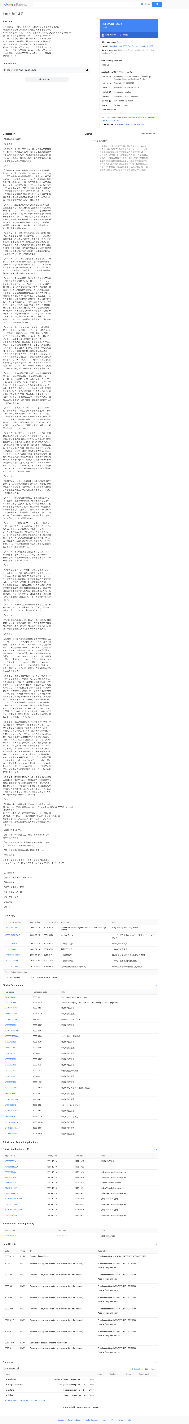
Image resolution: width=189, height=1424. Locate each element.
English (120, 42)
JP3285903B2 (10, 1059)
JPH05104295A (11, 1111)
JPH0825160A (11, 1013)
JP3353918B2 (10, 1082)
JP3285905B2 (10, 1065)
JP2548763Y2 (10, 1105)
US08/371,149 (11, 1204)
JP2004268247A (12, 935)
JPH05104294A (11, 1099)
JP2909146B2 (10, 1093)
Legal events (122, 117)
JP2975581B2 (10, 1116)
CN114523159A (11, 966)
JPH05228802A (11, 1128)
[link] (11, 1379)
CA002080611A (11, 1193)
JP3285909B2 (10, 1076)
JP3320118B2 (10, 1047)
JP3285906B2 (10, 1053)
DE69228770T (11, 1183)
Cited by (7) (111, 117)
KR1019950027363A (13, 1210)
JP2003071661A (12, 1088)
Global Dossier (130, 124)
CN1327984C (10, 949)
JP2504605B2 (10, 1042)
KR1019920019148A (13, 1199)
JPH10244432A (11, 1122)
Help (129, 1420)
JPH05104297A (11, 1008)
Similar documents (136, 117)
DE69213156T (11, 1188)
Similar (125, 35)
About (61, 1420)
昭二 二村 (127, 46)
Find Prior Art (110, 35)
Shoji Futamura (116, 46)
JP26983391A (11, 1161)
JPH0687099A (11, 1134)
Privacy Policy (117, 1420)
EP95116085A (11, 1177)
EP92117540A (11, 1172)
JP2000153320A (12, 1036)
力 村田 (150, 46)
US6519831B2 (11, 927)
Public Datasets (91, 1420)
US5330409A (10, 1002)
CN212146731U (11, 1070)
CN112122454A (11, 961)
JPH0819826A (11, 1019)
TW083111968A (11, 1167)
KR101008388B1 (12, 955)
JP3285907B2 (10, 1025)
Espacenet (118, 124)
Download (138, 1369)
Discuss (140, 124)
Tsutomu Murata (139, 46)
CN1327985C (10, 943)
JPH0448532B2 (11, 1031)
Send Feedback (74, 1420)
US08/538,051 (11, 1215)
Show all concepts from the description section (25, 1400)
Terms (104, 1420)
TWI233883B (10, 997)
